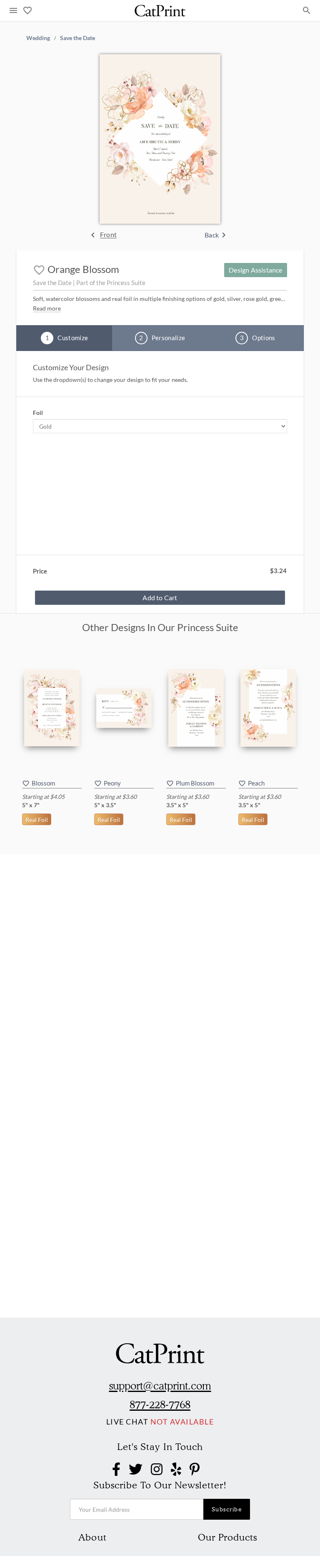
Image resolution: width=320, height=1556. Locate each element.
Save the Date (77, 37)
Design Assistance (255, 270)
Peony (112, 783)
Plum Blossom (195, 783)
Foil (38, 412)
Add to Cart (159, 597)
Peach (256, 783)
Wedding (38, 37)
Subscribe (227, 1509)
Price (40, 571)
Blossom (43, 783)
